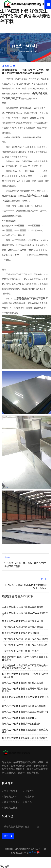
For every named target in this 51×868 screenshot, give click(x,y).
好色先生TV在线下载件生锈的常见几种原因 (24, 706)
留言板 (28, 802)
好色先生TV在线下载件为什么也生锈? (21, 724)
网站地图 (4, 866)
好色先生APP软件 (25, 51)
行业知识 (29, 796)
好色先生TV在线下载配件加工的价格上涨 (22, 621)
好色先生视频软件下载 (15, 808)
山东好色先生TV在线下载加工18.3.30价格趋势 (25, 639)
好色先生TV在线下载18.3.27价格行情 (21, 633)
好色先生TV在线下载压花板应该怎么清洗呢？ (25, 738)
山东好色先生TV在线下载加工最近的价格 (22, 607)
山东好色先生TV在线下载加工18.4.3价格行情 (24, 645)
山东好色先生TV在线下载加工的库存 (20, 651)
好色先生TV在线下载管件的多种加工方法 (22, 683)
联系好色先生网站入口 (15, 802)
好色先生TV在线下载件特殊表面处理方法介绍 (25, 712)
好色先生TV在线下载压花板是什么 (19, 718)
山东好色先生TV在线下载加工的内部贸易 (22, 627)
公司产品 (29, 791)
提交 (6, 836)
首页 (15, 51)
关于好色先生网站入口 (15, 791)
